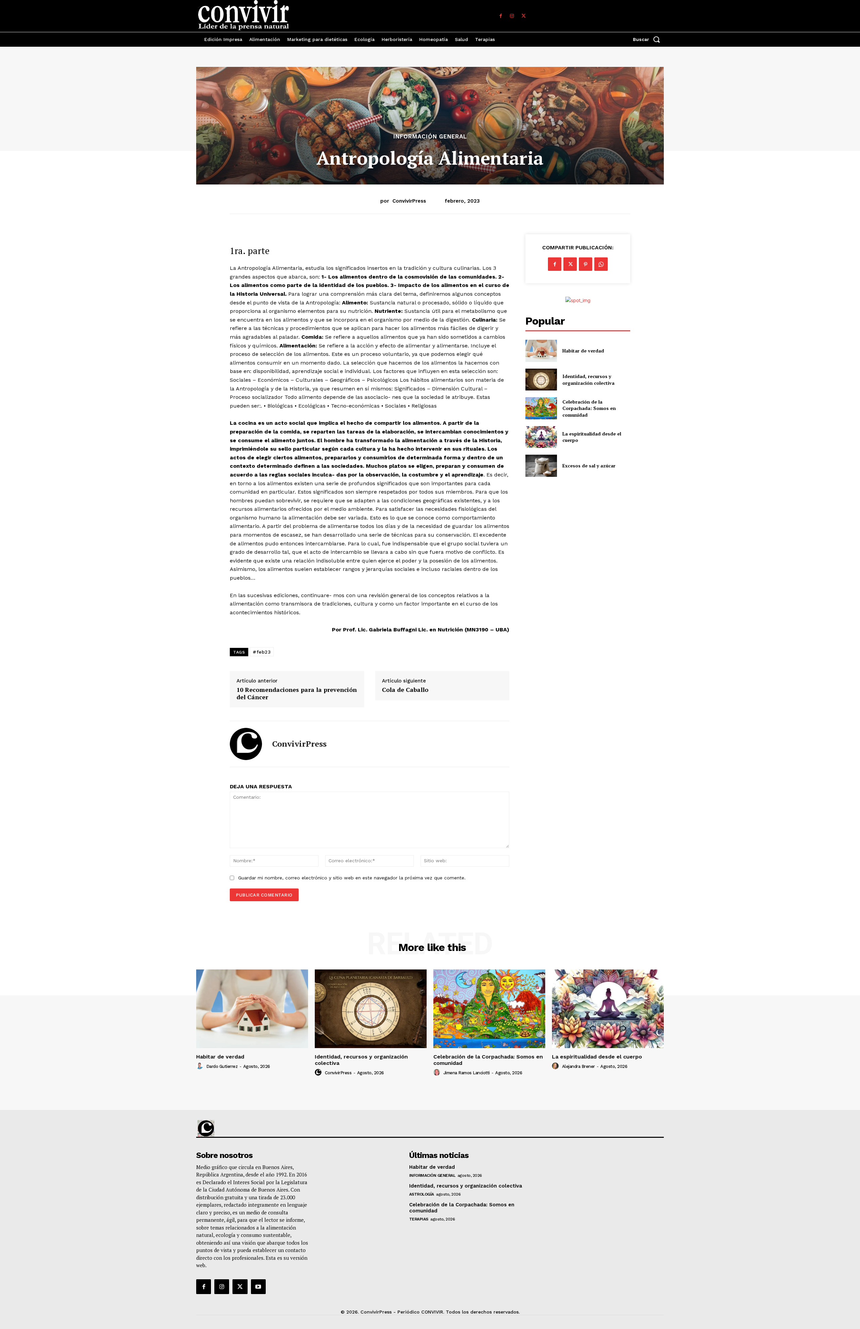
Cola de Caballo (405, 690)
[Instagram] (512, 16)
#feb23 (262, 652)
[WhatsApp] (601, 264)
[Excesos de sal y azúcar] (541, 465)
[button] (648, 39)
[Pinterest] (585, 264)
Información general (430, 136)
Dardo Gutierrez (222, 1066)
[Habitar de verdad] (541, 351)
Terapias (418, 1219)
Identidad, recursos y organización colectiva (588, 379)
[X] (523, 16)
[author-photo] (200, 1066)
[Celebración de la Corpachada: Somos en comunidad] (541, 408)
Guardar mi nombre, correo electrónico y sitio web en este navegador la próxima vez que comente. (352, 877)
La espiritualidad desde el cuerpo (597, 1056)
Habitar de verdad (583, 350)
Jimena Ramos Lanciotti (466, 1072)
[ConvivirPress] (246, 744)
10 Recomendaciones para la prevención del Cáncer (296, 693)
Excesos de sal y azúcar (588, 465)
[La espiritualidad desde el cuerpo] (541, 437)
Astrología (421, 1194)
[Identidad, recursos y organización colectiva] (541, 379)
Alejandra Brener (578, 1066)
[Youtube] (258, 1286)
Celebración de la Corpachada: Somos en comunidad (589, 408)
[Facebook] (500, 16)
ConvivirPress (409, 201)
